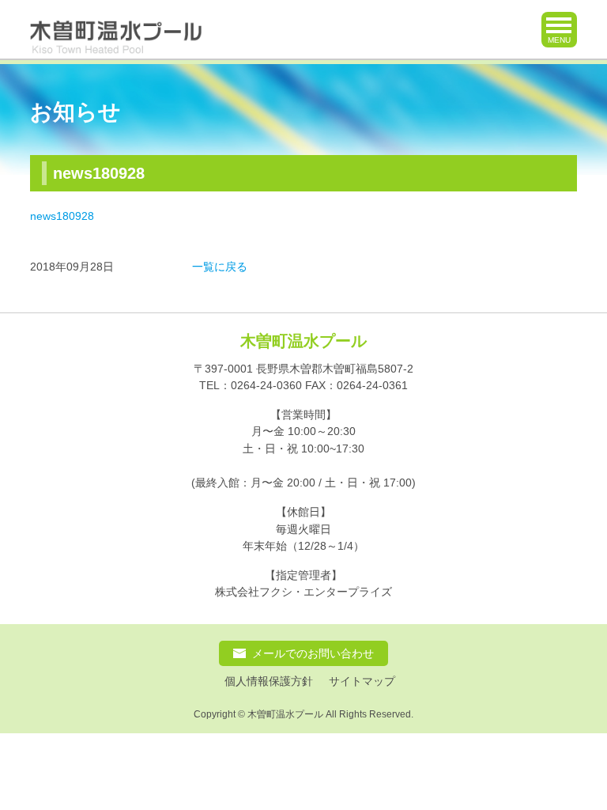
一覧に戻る (219, 267)
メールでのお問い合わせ (313, 653)
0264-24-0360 (266, 385)
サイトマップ (362, 681)
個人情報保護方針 (268, 681)
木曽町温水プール (303, 341)
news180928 (62, 216)
